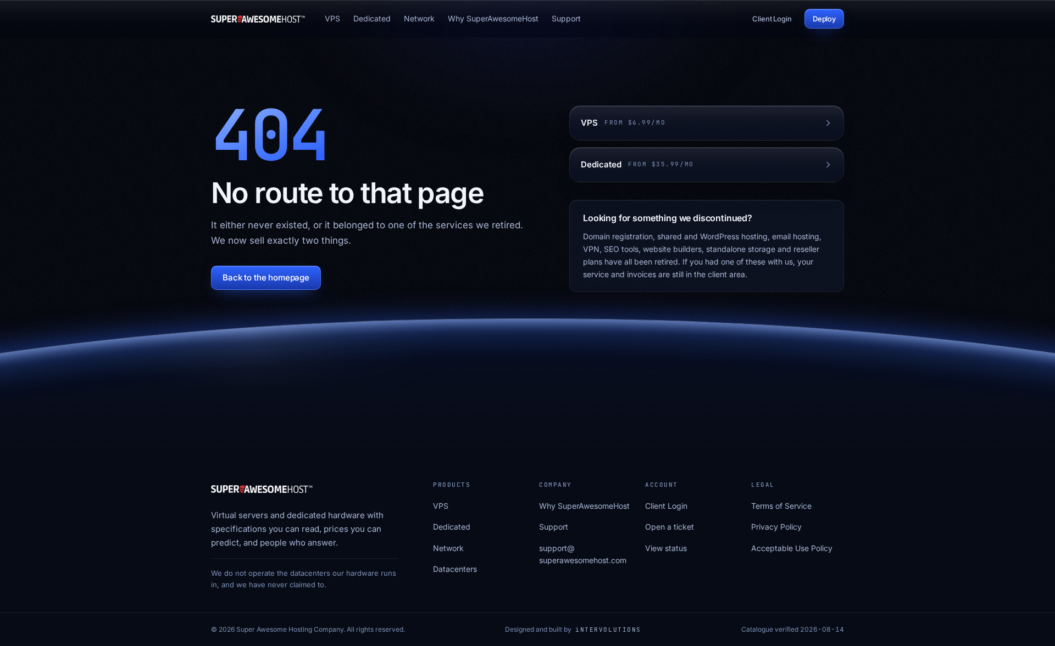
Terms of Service (781, 505)
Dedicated (372, 18)
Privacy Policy (776, 526)
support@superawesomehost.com (582, 554)
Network (419, 18)
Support (566, 18)
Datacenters (455, 569)
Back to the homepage (266, 277)
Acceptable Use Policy (791, 548)
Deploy (824, 18)
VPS (332, 18)
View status (666, 548)
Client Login (771, 18)
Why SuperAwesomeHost (493, 18)
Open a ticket (669, 526)
